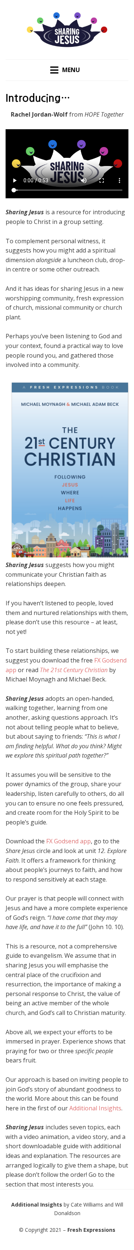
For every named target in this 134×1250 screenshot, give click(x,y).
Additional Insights (95, 1108)
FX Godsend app (68, 841)
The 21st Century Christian (74, 670)
